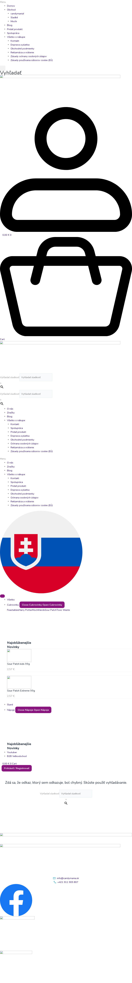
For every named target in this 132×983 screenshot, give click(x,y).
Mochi (14, 21)
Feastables (13, 610)
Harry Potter (25, 610)
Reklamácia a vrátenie (22, 52)
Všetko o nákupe (16, 37)
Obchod (11, 9)
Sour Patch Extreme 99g (21, 690)
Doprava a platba (20, 44)
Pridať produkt (15, 29)
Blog (9, 25)
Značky (11, 412)
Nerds (41, 610)
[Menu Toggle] (2, 596)
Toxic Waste (63, 610)
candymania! (17, 13)
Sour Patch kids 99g (18, 664)
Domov (11, 5)
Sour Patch (51, 610)
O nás (10, 408)
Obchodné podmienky (22, 48)
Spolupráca (13, 33)
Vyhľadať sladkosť (9, 377)
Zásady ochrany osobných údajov (29, 56)
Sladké (14, 17)
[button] (66, 2)
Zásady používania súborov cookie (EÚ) (32, 60)
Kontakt (15, 40)
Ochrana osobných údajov (24, 443)
